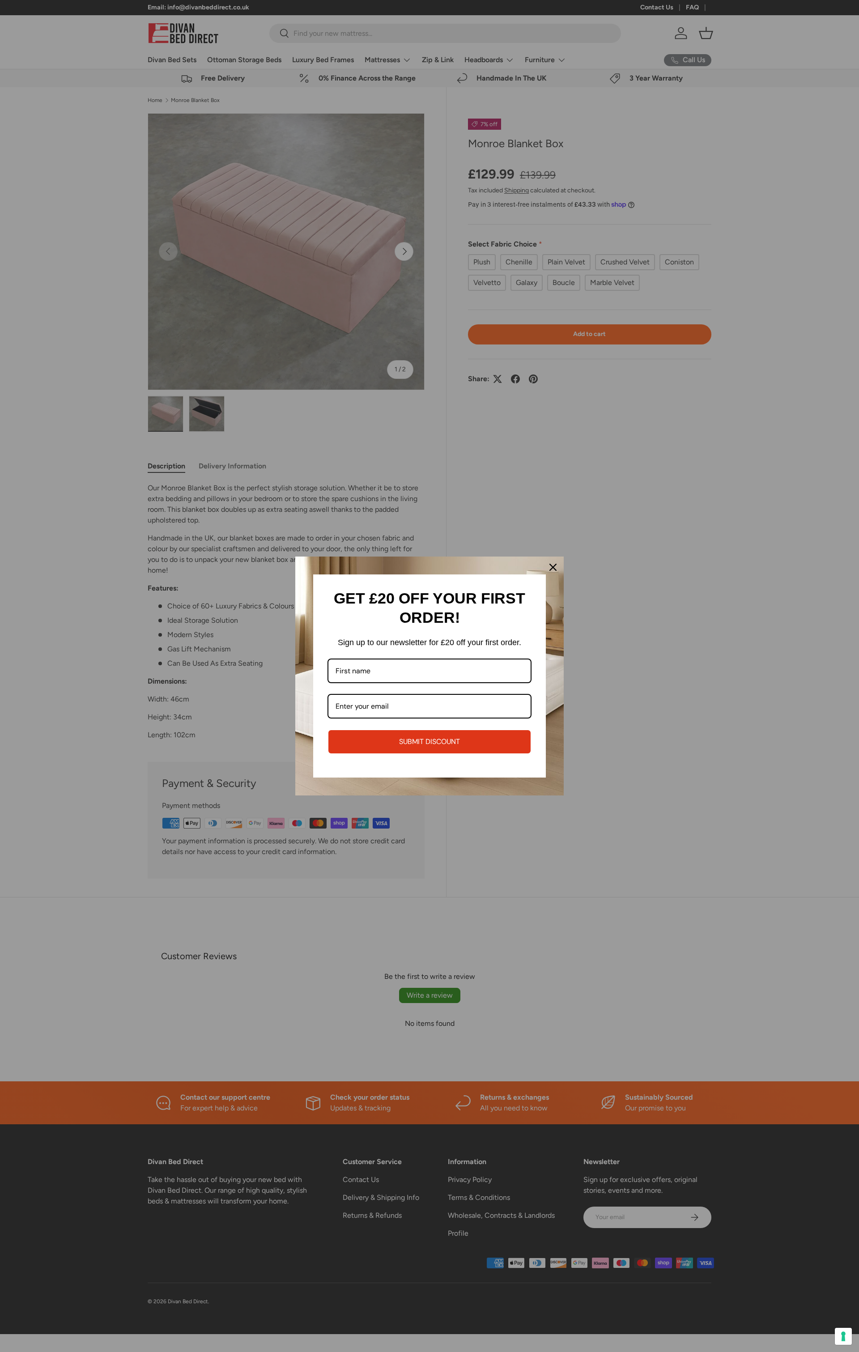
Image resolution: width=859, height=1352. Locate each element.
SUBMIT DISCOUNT (429, 741)
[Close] (553, 567)
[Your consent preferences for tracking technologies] (843, 1336)
